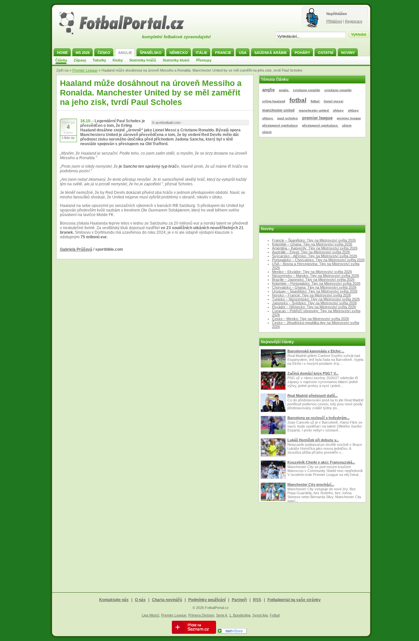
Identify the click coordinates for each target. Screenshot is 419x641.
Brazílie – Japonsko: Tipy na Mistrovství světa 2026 (313, 279)
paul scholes (287, 118)
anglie (268, 89)
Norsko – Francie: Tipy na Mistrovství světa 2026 (311, 295)
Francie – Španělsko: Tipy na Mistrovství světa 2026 (314, 240)
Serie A (221, 615)
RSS (257, 600)
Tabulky (99, 60)
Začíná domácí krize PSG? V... (312, 373)
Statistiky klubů (176, 60)
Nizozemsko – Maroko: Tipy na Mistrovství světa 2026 (315, 276)
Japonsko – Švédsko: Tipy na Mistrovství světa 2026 (314, 303)
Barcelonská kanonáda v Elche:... (315, 351)
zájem (347, 125)
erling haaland (273, 101)
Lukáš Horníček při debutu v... (313, 440)
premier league (317, 117)
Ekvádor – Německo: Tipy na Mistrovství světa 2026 (314, 307)
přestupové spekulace (280, 125)
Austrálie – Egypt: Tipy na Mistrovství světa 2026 (311, 252)
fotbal (297, 100)
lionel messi (333, 101)
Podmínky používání (207, 600)
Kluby (118, 60)
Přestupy (203, 60)
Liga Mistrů (150, 615)
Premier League (85, 70)
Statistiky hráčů (142, 60)
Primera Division (201, 615)
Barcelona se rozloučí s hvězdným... (318, 418)
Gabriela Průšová (76, 249)
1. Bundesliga (239, 615)
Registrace (353, 21)
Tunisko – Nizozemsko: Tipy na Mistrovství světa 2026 (316, 299)
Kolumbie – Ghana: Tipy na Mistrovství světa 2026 (312, 244)
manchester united (278, 110)
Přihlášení (334, 21)
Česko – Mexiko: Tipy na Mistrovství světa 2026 (310, 319)
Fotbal (275, 615)
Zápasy (80, 60)
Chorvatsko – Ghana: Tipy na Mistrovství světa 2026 (314, 287)
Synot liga (260, 615)
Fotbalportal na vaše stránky (294, 600)
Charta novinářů (167, 600)
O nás (140, 600)
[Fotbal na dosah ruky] (127, 34)
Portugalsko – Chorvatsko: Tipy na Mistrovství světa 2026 (318, 260)
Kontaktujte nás (114, 600)
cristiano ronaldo (306, 90)
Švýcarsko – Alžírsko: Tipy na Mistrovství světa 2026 (314, 256)
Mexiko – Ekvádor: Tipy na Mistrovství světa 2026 (312, 272)
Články (61, 60)
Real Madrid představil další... (312, 395)
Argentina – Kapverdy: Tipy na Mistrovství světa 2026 (314, 248)
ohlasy (338, 110)
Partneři (239, 600)
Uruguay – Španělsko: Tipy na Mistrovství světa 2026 (314, 291)
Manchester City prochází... (310, 484)
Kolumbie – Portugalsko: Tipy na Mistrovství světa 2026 (316, 283)
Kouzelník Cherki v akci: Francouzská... (321, 462)
